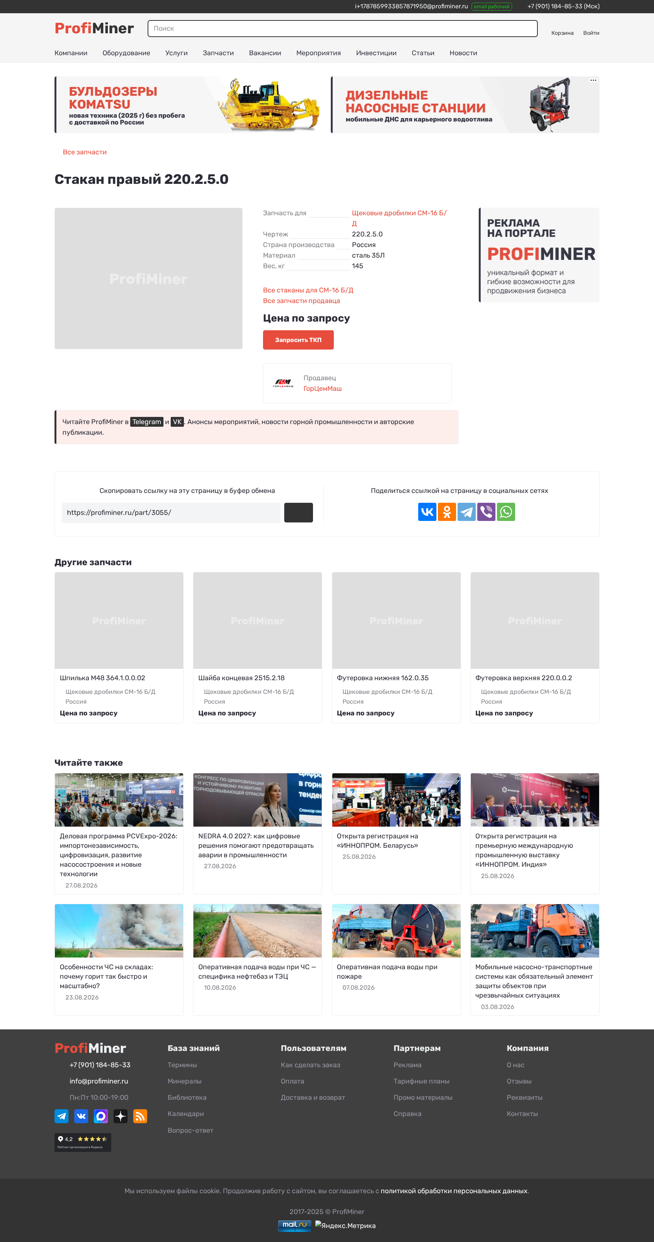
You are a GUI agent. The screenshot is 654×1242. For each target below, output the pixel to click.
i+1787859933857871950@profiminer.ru (411, 6)
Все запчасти (85, 152)
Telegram (146, 422)
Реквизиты (525, 1097)
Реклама (408, 1065)
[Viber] (486, 512)
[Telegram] (467, 512)
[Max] (101, 1121)
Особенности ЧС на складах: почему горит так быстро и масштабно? (106, 976)
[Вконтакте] (81, 1121)
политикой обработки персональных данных (454, 1191)
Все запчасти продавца (301, 301)
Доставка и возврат (313, 1097)
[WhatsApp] (506, 512)
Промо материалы (423, 1097)
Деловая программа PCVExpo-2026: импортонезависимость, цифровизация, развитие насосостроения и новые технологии (119, 855)
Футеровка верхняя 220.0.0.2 (523, 678)
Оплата (292, 1081)
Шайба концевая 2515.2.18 (241, 678)
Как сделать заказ (310, 1065)
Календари (186, 1114)
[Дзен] (121, 1121)
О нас (516, 1065)
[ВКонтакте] (427, 512)
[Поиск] (529, 28)
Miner (94, 28)
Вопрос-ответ (190, 1130)
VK (177, 422)
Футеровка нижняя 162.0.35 (383, 678)
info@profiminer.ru (99, 1081)
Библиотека (187, 1097)
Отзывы (519, 1081)
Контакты (522, 1114)
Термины (182, 1065)
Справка (408, 1114)
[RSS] (140, 1121)
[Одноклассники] (447, 512)
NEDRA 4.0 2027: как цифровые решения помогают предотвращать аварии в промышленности (256, 845)
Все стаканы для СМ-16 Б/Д (308, 290)
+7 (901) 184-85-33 (555, 6)
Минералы (185, 1081)
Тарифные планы (422, 1081)
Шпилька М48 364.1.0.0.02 (102, 678)
